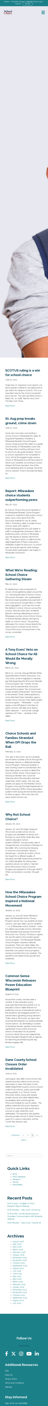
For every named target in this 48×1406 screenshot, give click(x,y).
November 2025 (20, 1260)
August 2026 (18, 1241)
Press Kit (8, 1375)
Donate (27, 4)
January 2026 (18, 1255)
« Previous (15, 1135)
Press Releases (19, 1177)
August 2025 (18, 1268)
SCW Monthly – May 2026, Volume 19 (23, 1210)
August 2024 (18, 1300)
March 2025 (18, 1282)
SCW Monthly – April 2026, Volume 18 (24, 1223)
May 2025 (17, 1276)
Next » (24, 1140)
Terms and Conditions (14, 1383)
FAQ (7, 1371)
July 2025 (17, 1271)
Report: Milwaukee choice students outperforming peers (21, 495)
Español (18, 4)
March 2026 (18, 1250)
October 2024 (19, 1295)
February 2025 (19, 1284)
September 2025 (20, 1266)
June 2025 (17, 1274)
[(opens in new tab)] (34, 1326)
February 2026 (19, 1252)
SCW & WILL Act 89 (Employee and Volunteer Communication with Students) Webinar (25, 1216)
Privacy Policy (11, 1379)
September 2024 (20, 1298)
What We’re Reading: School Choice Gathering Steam (21, 574)
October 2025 (19, 1263)
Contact (6, 2)
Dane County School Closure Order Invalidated (20, 1064)
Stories (16, 1182)
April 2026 (17, 1247)
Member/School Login (34, 2)
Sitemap (8, 1387)
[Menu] (43, 12)
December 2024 (20, 1290)
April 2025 (17, 1279)
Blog (15, 1174)
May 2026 (17, 1244)
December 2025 (20, 1258)
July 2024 (17, 1303)
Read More (10, 406)
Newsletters (18, 1185)
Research (17, 1179)
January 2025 (18, 1287)
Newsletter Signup (17, 2)
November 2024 (20, 1292)
